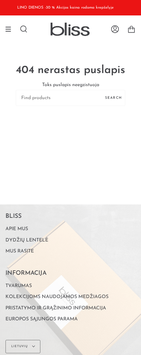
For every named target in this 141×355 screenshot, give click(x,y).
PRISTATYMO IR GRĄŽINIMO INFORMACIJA (55, 308)
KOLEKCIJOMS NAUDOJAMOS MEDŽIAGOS (56, 296)
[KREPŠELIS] (131, 29)
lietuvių (20, 346)
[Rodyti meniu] (10, 29)
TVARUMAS (18, 285)
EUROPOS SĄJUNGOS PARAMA (41, 319)
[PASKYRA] (115, 29)
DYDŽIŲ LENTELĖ (26, 240)
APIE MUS (16, 229)
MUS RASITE (19, 251)
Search (113, 98)
